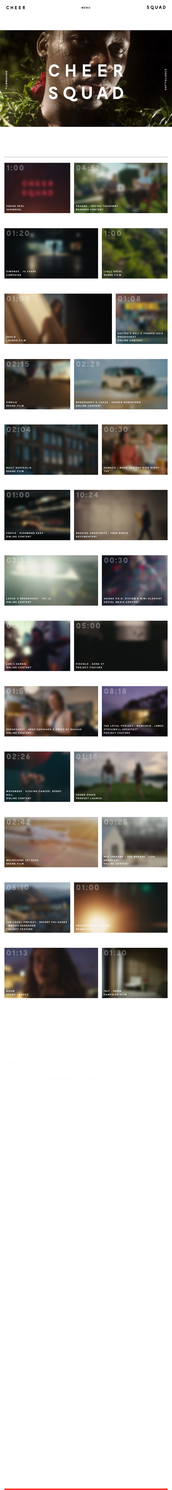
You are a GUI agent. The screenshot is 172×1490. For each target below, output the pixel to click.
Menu (86, 7)
